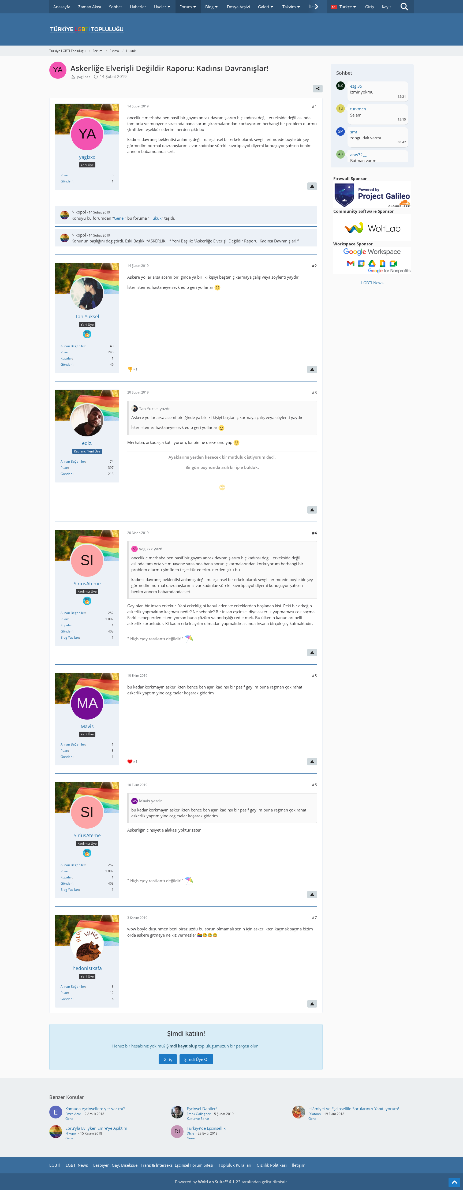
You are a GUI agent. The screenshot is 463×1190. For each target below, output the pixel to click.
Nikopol (79, 212)
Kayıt (386, 6)
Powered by (208, 1181)
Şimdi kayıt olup (181, 1046)
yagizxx (84, 76)
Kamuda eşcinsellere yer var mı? (95, 1108)
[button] (344, 6)
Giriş (369, 6)
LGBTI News (372, 282)
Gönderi (67, 181)
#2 (314, 265)
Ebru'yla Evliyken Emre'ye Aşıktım (96, 1128)
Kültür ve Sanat (198, 1118)
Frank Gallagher (199, 1114)
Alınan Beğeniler (73, 346)
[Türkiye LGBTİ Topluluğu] (231, 29)
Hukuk (156, 218)
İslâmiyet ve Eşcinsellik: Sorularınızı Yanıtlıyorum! (353, 1108)
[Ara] (404, 6)
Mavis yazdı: (150, 800)
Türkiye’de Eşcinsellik (206, 1128)
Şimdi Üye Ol (196, 1059)
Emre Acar (73, 1114)
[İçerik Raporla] (312, 186)
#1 (314, 106)
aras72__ (358, 154)
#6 (314, 784)
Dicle (190, 1133)
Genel (119, 218)
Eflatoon (314, 1114)
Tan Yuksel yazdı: (154, 408)
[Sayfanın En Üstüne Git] (454, 1182)
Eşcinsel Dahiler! (202, 1108)
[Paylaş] (318, 88)
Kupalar (66, 358)
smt (353, 131)
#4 (314, 533)
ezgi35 (356, 86)
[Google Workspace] (372, 260)
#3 (314, 392)
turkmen (358, 108)
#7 (314, 917)
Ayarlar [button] (399, 87)
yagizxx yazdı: (152, 548)
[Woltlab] (372, 227)
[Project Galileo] (372, 194)
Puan (64, 175)
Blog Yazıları (70, 637)
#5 (314, 675)
